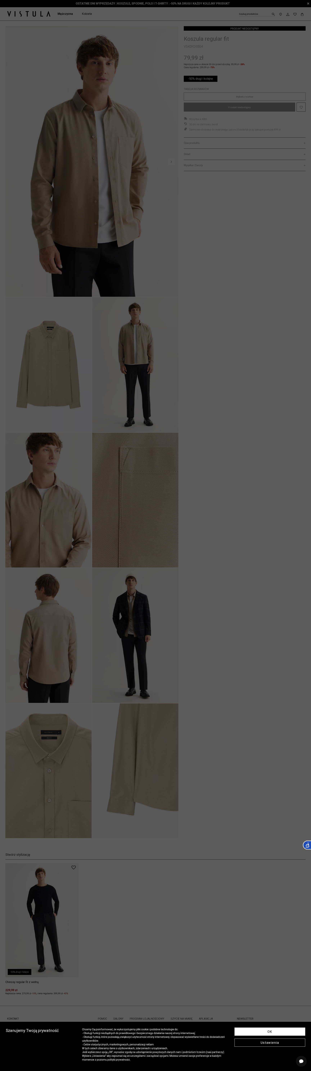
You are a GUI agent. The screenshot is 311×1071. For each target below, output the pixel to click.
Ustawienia (270, 1042)
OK (269, 1032)
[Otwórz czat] (301, 1061)
